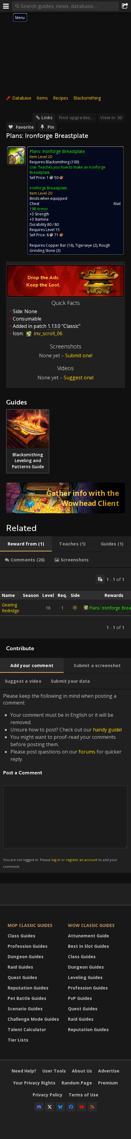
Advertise (108, 1071)
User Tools (54, 1071)
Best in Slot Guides (88, 946)
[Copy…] (100, 579)
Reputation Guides (28, 988)
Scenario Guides (25, 1009)
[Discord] (39, 1106)
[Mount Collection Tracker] (65, 498)
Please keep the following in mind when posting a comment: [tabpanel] (62, 781)
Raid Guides (20, 967)
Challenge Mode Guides (33, 1019)
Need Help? (24, 1071)
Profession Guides (28, 946)
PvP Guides (80, 998)
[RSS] (92, 1106)
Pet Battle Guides (27, 998)
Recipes (60, 98)
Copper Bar (56, 245)
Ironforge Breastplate (48, 188)
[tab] (26, 544)
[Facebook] (71, 1106)
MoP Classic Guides (30, 925)
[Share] (125, 6)
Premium (108, 1083)
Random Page (77, 1083)
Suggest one (78, 377)
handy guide (107, 729)
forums (87, 751)
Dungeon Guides (26, 956)
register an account (81, 859)
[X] (49, 1106)
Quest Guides (22, 977)
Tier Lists (18, 1040)
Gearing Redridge (10, 607)
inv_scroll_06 (47, 333)
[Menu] (6, 6)
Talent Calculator (27, 1029)
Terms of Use (83, 1095)
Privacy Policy (47, 1095)
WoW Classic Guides (91, 925)
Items (42, 98)
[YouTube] (81, 1106)
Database (21, 98)
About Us (82, 1071)
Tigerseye (83, 245)
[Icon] (16, 155)
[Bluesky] (60, 1106)
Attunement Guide (88, 936)
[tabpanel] (65, 603)
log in (55, 859)
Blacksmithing (87, 98)
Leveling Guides (85, 977)
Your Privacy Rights (34, 1083)
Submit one (78, 355)
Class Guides (21, 936)
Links (46, 117)
